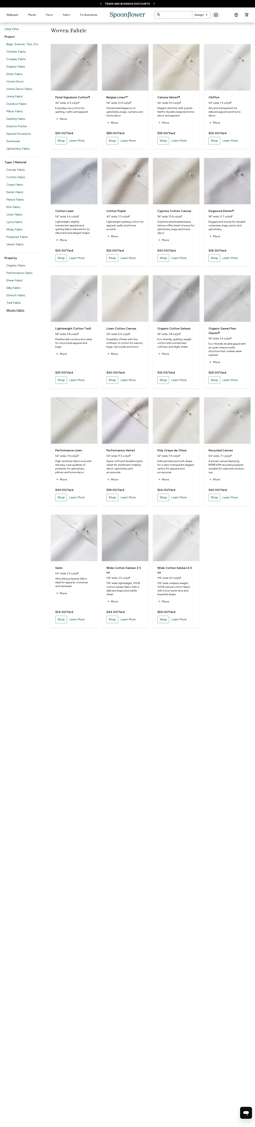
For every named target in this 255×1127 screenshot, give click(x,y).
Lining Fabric (14, 96)
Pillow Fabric (14, 111)
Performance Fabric (19, 273)
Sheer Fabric (14, 280)
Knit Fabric (13, 207)
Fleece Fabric (15, 199)
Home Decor (15, 81)
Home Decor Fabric (19, 89)
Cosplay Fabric (16, 59)
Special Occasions (18, 133)
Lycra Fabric (14, 222)
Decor (49, 14)
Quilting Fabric (16, 119)
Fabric (66, 14)
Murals (32, 14)
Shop (61, 140)
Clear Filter (11, 29)
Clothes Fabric (16, 51)
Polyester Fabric (17, 237)
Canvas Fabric (15, 169)
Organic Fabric (16, 265)
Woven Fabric (15, 310)
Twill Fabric (13, 303)
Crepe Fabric (14, 184)
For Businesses (88, 14)
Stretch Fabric (15, 295)
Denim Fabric (15, 192)
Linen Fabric (14, 214)
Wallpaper (12, 14)
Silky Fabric (13, 288)
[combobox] (201, 15)
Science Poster (16, 126)
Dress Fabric (14, 74)
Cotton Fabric (15, 177)
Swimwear (13, 141)
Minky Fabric (14, 229)
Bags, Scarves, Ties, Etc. (22, 44)
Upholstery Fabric (18, 148)
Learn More (77, 140)
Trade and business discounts (127, 3)
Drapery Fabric (15, 66)
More (61, 119)
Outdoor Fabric (16, 104)
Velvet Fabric (15, 244)
